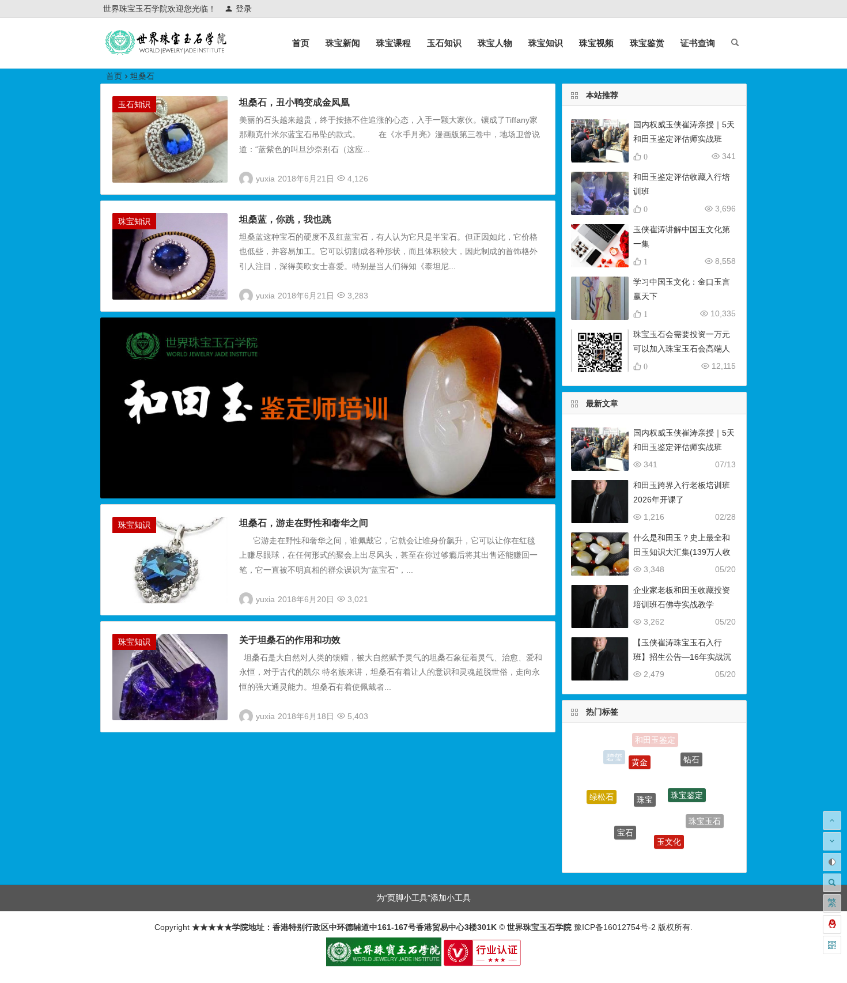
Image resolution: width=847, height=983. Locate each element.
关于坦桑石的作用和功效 (290, 640)
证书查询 (697, 43)
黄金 (640, 748)
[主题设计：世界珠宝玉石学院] (383, 963)
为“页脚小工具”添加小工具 (423, 897)
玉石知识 (444, 43)
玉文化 (669, 825)
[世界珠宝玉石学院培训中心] (166, 52)
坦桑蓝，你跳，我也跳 (285, 219)
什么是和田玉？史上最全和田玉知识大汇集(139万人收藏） (682, 552)
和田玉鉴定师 (644, 851)
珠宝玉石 (705, 813)
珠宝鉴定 (687, 776)
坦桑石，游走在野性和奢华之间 (303, 523)
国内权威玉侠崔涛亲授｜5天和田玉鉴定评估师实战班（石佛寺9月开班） (684, 139)
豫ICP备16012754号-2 (614, 927)
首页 (300, 43)
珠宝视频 (596, 43)
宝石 (625, 816)
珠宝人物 (495, 43)
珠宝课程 (393, 43)
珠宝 (645, 777)
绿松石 (601, 788)
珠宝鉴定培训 (608, 831)
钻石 (691, 753)
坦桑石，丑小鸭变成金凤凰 (294, 102)
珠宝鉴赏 (647, 43)
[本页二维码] (832, 945)
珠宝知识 (545, 43)
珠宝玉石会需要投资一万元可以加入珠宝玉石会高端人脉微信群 (681, 349)
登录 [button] (244, 8)
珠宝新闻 (343, 43)
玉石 (685, 845)
